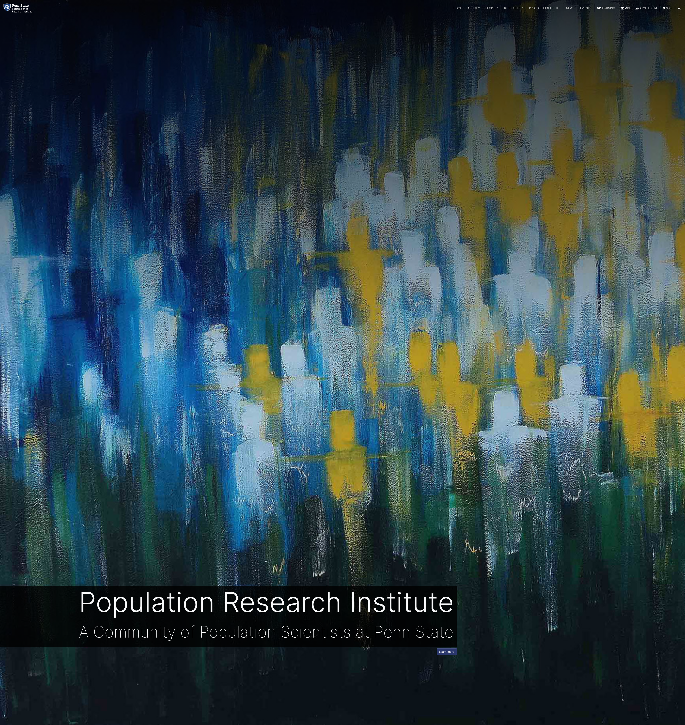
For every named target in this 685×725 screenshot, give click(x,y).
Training (608, 8)
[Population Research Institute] (18, 8)
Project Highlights (544, 8)
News (570, 8)
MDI (627, 8)
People (490, 8)
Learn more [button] (446, 651)
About (473, 8)
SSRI (668, 8)
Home (457, 8)
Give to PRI (648, 8)
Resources (512, 8)
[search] (679, 8)
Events (585, 8)
